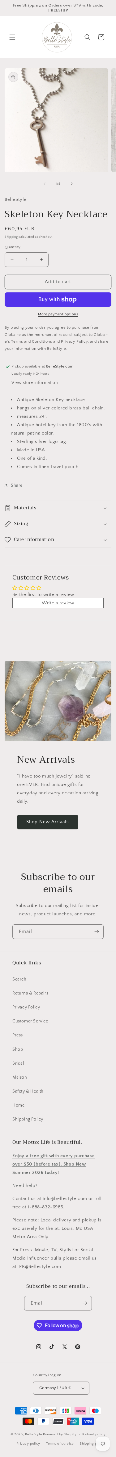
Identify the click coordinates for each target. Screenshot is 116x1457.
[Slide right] (72, 184)
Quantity (12, 247)
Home (18, 1105)
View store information (34, 382)
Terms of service (60, 1444)
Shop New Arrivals (47, 821)
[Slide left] (44, 184)
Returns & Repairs (30, 993)
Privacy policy (28, 1444)
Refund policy (93, 1434)
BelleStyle (33, 1434)
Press (17, 1035)
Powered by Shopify (60, 1434)
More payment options (58, 314)
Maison (19, 1077)
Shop (17, 1049)
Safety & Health (28, 1091)
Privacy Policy (26, 1007)
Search (19, 979)
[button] (12, 37)
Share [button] (17, 485)
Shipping (11, 237)
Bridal (18, 1063)
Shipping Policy (27, 1119)
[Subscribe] (96, 931)
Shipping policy (92, 1444)
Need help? (24, 1185)
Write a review (58, 603)
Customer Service (30, 1021)
